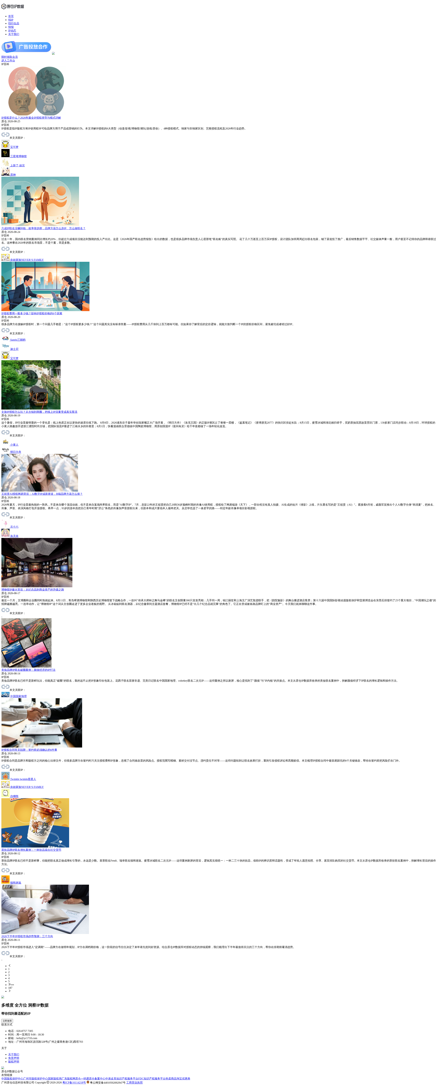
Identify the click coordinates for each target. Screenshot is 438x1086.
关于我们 (13, 34)
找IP (10, 19)
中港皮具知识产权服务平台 (121, 1078)
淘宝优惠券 (183, 1078)
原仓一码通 (82, 1078)
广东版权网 (68, 1078)
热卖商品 (171, 1078)
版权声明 (13, 1061)
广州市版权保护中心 (35, 1078)
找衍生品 (13, 23)
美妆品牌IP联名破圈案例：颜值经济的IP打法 (28, 669)
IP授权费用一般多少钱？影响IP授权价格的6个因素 (31, 313)
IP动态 (12, 30)
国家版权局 (55, 1078)
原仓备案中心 (97, 1078)
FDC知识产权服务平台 (152, 1078)
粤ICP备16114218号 (74, 1082)
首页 (11, 16)
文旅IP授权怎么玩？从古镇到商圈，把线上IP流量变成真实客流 (39, 411)
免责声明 (13, 1058)
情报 (11, 27)
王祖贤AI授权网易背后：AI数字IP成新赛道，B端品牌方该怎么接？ (42, 493)
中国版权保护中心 (12, 1078)
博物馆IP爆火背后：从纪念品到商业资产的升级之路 (32, 589)
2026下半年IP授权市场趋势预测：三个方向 (27, 936)
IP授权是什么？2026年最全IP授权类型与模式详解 (31, 117)
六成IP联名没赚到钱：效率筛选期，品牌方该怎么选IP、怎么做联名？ (43, 228)
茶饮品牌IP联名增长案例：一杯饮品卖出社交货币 (31, 849)
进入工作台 (8, 60)
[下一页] (222, 991)
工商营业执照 (134, 1082)
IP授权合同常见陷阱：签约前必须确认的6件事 (29, 749)
